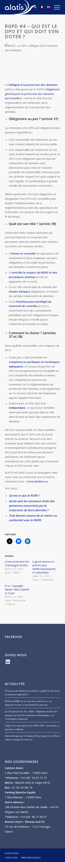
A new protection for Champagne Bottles (17, 563)
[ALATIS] (27, 7)
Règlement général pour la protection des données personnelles (32, 93)
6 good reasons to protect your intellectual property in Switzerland (44, 567)
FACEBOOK (13, 637)
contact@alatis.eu (37, 481)
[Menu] (55, 7)
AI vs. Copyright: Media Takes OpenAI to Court (17, 589)
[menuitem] (32, 7)
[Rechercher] (32, 7)
